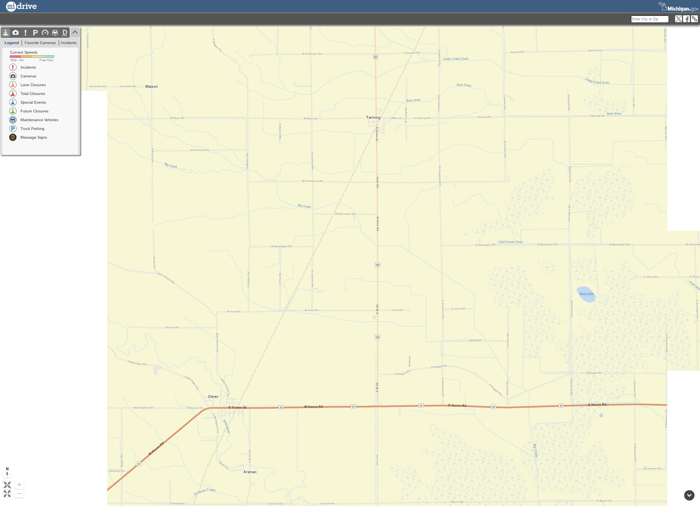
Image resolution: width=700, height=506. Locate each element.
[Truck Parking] (35, 32)
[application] (350, 266)
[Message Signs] (64, 32)
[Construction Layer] (5, 32)
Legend (12, 42)
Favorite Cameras (40, 42)
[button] (7, 485)
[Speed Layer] (45, 32)
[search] (650, 18)
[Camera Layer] (15, 32)
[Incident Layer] (25, 32)
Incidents (69, 42)
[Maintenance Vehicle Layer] (55, 32)
